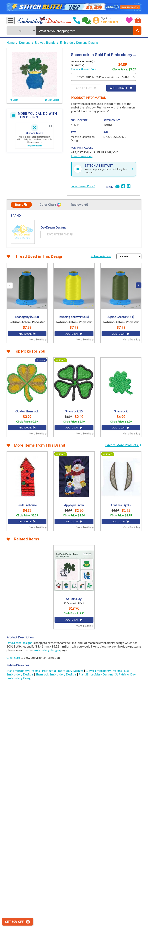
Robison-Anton (101, 256)
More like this (37, 339)
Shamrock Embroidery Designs (56, 674)
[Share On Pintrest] (128, 186)
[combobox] (84, 30)
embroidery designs (47, 650)
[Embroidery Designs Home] (44, 20)
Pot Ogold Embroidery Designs (63, 670)
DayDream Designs (19, 642)
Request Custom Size (83, 69)
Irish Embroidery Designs (23, 670)
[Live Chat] (86, 20)
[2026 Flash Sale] (74, 7)
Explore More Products (122, 445)
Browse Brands (45, 43)
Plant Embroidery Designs (96, 674)
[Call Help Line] (76, 20)
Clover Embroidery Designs (104, 670)
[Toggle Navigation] (11, 20)
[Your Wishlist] (129, 20)
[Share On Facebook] (123, 186)
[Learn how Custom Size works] (50, 126)
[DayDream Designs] (23, 232)
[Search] (137, 30)
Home (11, 43)
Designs (24, 43)
